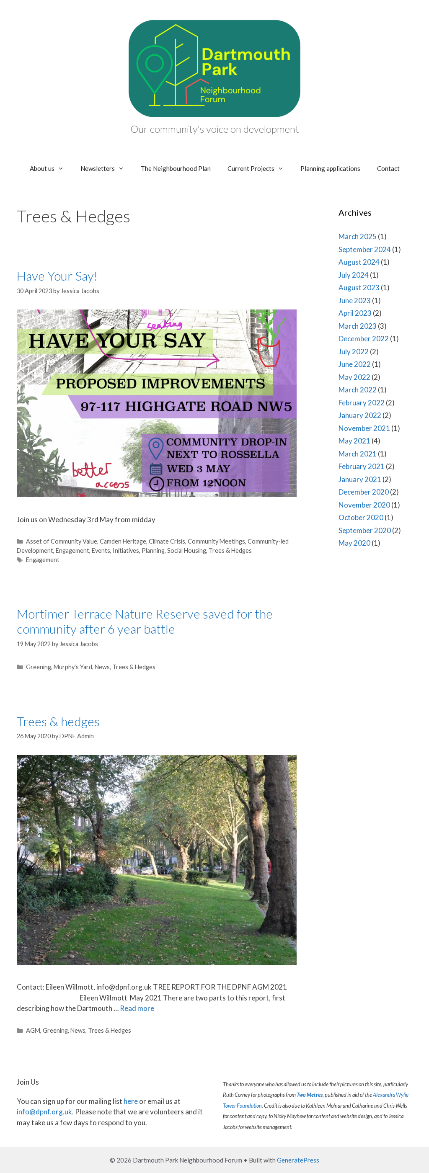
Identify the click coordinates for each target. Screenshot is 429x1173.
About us (42, 168)
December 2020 (364, 491)
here (131, 1101)
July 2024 (354, 275)
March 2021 (358, 453)
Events (101, 550)
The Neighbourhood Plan (176, 168)
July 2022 (354, 351)
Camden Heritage (123, 541)
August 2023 (359, 287)
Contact (388, 168)
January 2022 (360, 415)
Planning (153, 550)
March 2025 (358, 236)
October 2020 (361, 517)
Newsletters (97, 168)
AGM (33, 1030)
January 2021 (360, 479)
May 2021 (354, 440)
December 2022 (364, 338)
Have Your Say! (57, 275)
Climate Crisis (167, 541)
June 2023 (355, 300)
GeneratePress (298, 1160)
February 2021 (362, 466)
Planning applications (330, 168)
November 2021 (364, 428)
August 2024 (359, 262)
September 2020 (365, 530)
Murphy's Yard (73, 666)
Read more (137, 1008)
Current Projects (250, 168)
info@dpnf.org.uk (44, 1111)
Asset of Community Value (61, 541)
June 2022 (355, 364)
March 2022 (358, 389)
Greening (38, 666)
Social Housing (186, 550)
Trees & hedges (58, 721)
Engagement (72, 550)
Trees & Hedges (230, 550)
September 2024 (365, 249)
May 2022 (354, 377)
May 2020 (354, 543)
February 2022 (362, 402)
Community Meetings (216, 541)
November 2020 (364, 504)
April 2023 (355, 313)
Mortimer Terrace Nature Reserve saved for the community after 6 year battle (145, 621)
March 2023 (358, 326)
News (102, 666)
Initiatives (126, 550)
